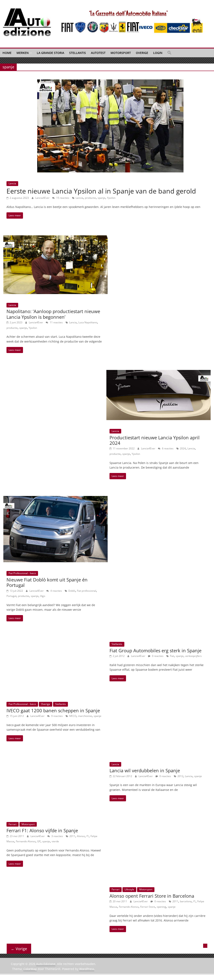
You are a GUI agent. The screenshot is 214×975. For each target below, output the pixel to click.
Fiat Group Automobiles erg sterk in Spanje (155, 650)
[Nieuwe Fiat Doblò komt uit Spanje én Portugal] (55, 498)
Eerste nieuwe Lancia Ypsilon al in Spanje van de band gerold (101, 190)
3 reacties (57, 836)
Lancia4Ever (42, 198)
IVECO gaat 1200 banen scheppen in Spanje (53, 710)
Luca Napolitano (87, 322)
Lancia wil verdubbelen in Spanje (145, 770)
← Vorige (19, 948)
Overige (142, 53)
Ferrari (13, 824)
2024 (183, 448)
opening (161, 907)
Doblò (71, 591)
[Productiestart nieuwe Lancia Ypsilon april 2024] (158, 372)
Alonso (81, 836)
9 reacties (57, 716)
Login (157, 53)
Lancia (12, 183)
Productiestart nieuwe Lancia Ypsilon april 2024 (155, 440)
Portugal (11, 596)
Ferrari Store (147, 907)
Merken (23, 53)
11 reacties (56, 322)
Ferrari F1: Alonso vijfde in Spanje (42, 830)
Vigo (42, 596)
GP (39, 841)
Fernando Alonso (26, 841)
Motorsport (121, 53)
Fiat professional (86, 591)
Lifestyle (129, 889)
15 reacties (62, 198)
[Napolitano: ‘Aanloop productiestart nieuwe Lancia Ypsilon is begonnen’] (55, 238)
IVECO (72, 716)
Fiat (172, 656)
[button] (169, 52)
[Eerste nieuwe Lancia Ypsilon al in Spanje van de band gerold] (110, 82)
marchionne (85, 716)
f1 (88, 836)
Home (7, 53)
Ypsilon (111, 198)
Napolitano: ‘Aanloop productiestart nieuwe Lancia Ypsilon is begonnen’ (53, 314)
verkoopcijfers (193, 656)
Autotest (98, 53)
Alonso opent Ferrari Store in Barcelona (152, 896)
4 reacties (56, 591)
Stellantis (77, 53)
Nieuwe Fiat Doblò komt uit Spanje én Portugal (47, 582)
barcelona (186, 901)
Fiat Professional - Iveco (22, 573)
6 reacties (167, 448)
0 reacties (157, 656)
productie (90, 198)
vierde (55, 841)
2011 (72, 836)
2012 (180, 776)
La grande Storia (50, 53)
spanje (101, 198)
